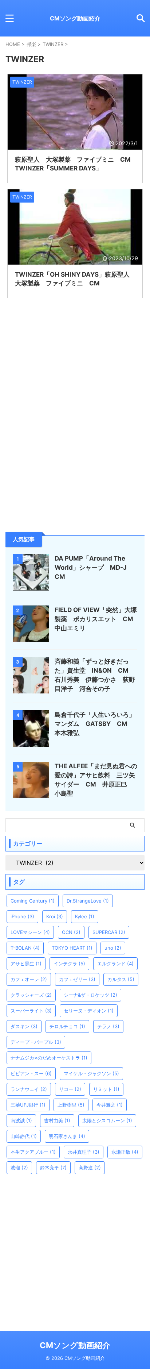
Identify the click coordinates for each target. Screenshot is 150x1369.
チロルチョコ (67, 1026)
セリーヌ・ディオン (89, 1011)
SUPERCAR (108, 932)
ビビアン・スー (31, 1073)
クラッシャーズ (31, 995)
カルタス (120, 979)
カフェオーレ (29, 979)
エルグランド (115, 963)
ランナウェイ (29, 1089)
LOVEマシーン (30, 932)
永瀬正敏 (124, 1152)
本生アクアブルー (33, 1152)
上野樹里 (71, 1105)
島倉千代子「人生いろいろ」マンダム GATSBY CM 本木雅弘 (95, 724)
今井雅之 (109, 1105)
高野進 (90, 1167)
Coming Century (33, 901)
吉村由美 (57, 1120)
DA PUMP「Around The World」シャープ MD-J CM (94, 567)
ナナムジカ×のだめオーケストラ (49, 1058)
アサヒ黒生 (26, 963)
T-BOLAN (25, 948)
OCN (71, 932)
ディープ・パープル (36, 1042)
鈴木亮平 (53, 1167)
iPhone (22, 916)
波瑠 (19, 1167)
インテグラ (69, 963)
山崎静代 (24, 1136)
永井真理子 (83, 1152)
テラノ (108, 1026)
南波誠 (21, 1120)
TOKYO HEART (72, 948)
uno (112, 948)
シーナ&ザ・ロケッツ (90, 995)
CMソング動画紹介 (75, 18)
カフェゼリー (77, 979)
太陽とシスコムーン (107, 1120)
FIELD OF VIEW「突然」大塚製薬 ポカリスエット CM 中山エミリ (97, 619)
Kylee (84, 916)
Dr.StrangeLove (88, 901)
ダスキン (24, 1026)
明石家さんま (67, 1136)
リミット (106, 1089)
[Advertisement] (75, 451)
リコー (70, 1089)
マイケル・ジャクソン (91, 1073)
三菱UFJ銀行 (28, 1105)
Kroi (54, 916)
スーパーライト (31, 1011)
